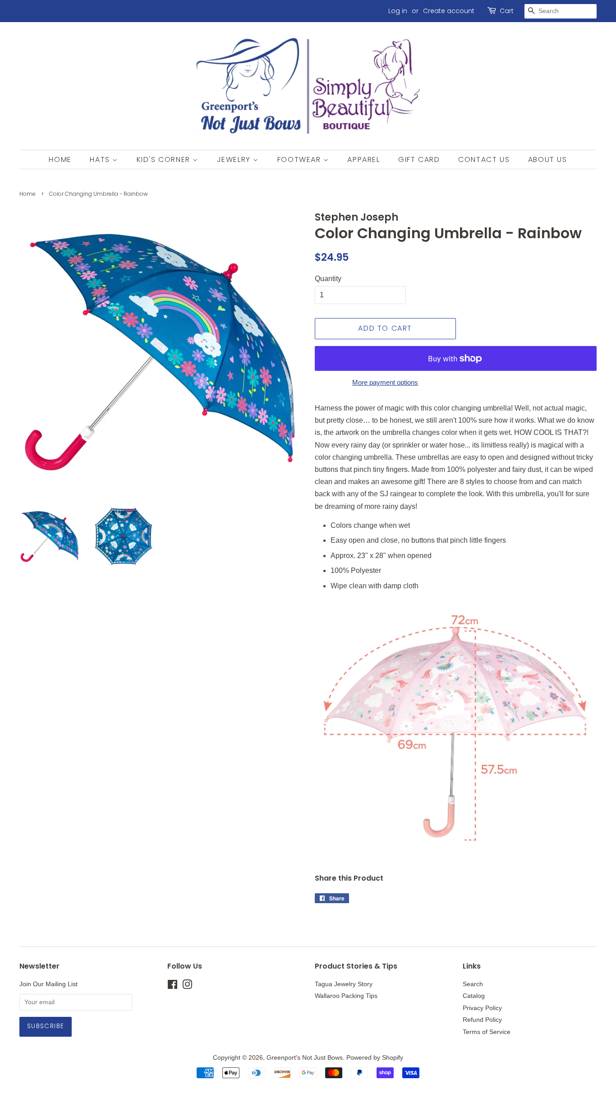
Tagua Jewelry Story (343, 984)
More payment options (385, 382)
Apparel (363, 159)
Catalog (474, 995)
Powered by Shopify (374, 1057)
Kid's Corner (165, 159)
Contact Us (484, 159)
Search (473, 984)
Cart (507, 10)
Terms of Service (486, 1032)
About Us (547, 159)
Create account (448, 10)
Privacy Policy (482, 1008)
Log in (397, 10)
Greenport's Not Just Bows (305, 1057)
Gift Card (419, 159)
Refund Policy (482, 1019)
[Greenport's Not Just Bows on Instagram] (187, 986)
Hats (101, 159)
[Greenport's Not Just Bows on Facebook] (172, 986)
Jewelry (235, 159)
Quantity (328, 278)
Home (60, 159)
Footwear (300, 159)
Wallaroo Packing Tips (346, 995)
